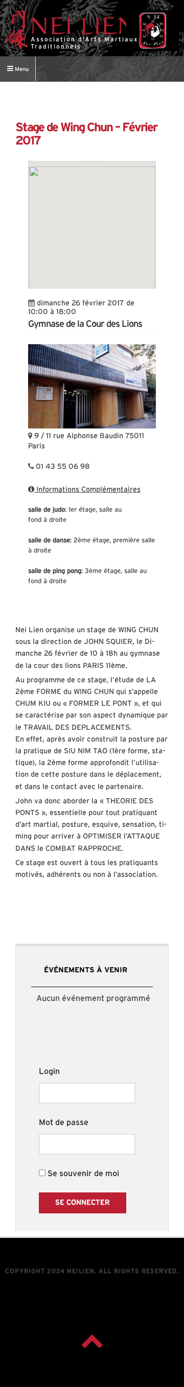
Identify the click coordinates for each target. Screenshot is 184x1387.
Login (49, 1071)
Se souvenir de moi (82, 1173)
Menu (21, 69)
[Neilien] (152, 30)
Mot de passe (63, 1122)
